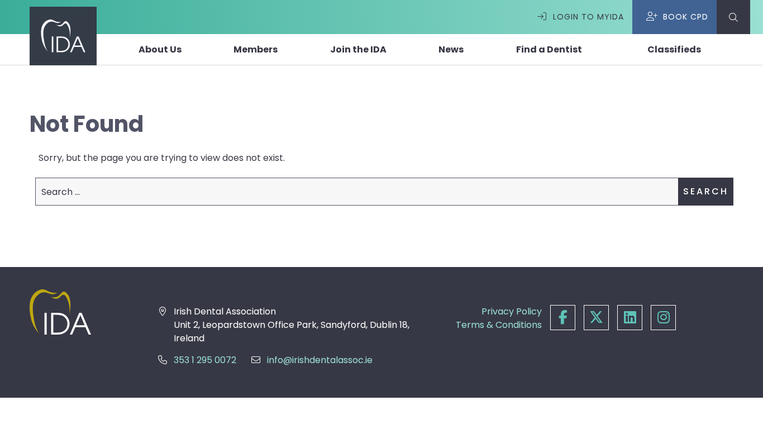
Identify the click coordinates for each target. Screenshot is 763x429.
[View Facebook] (562, 318)
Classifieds (674, 49)
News (451, 49)
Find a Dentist (549, 49)
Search (705, 191)
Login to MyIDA (588, 16)
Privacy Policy (511, 311)
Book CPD (685, 16)
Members (255, 49)
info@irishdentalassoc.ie (320, 360)
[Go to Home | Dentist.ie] (77, 312)
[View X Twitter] (596, 318)
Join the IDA (358, 49)
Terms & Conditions (499, 324)
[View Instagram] (663, 318)
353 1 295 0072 (205, 360)
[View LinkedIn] (629, 318)
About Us (160, 49)
